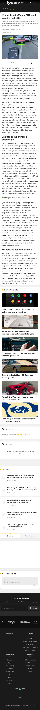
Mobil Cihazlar (30, 644)
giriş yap (19, 434)
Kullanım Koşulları (30, 660)
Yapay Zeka (9, 680)
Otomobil (11, 9)
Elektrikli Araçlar (30, 650)
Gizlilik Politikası (30, 663)
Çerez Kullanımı (30, 666)
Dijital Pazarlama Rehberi (30, 641)
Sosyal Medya (10, 672)
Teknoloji (10, 660)
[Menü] (4, 3)
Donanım (30, 638)
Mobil (9, 675)
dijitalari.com (15, 705)
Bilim (9, 677)
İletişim (30, 672)
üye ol (28, 434)
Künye (30, 669)
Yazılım (10, 683)
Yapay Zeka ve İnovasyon (30, 647)
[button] (4, 63)
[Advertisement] (20, 554)
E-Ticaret (10, 669)
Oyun (9, 663)
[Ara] (24, 2)
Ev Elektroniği (10, 666)
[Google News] (12, 63)
